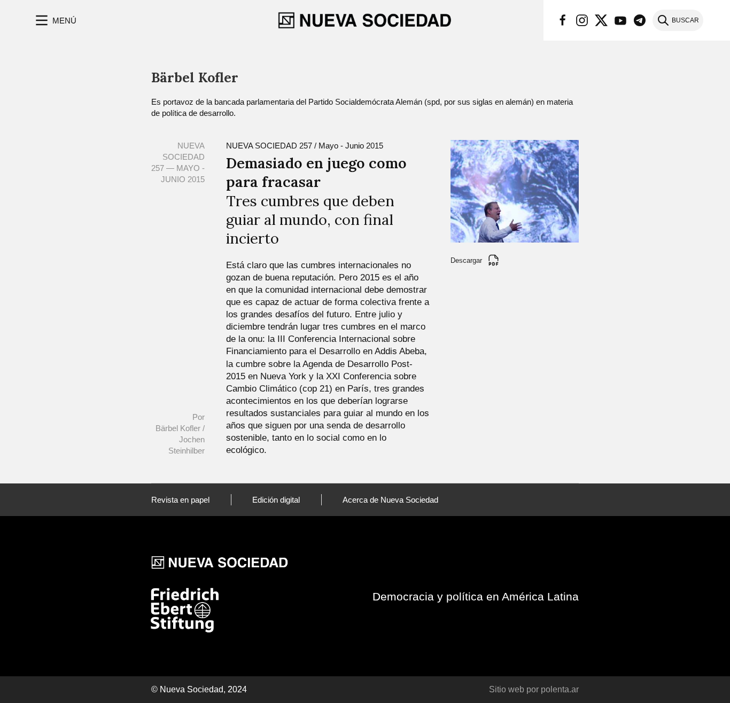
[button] (55, 20)
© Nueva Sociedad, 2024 (199, 689)
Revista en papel (180, 499)
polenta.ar (560, 689)
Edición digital (276, 499)
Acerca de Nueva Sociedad (390, 499)
